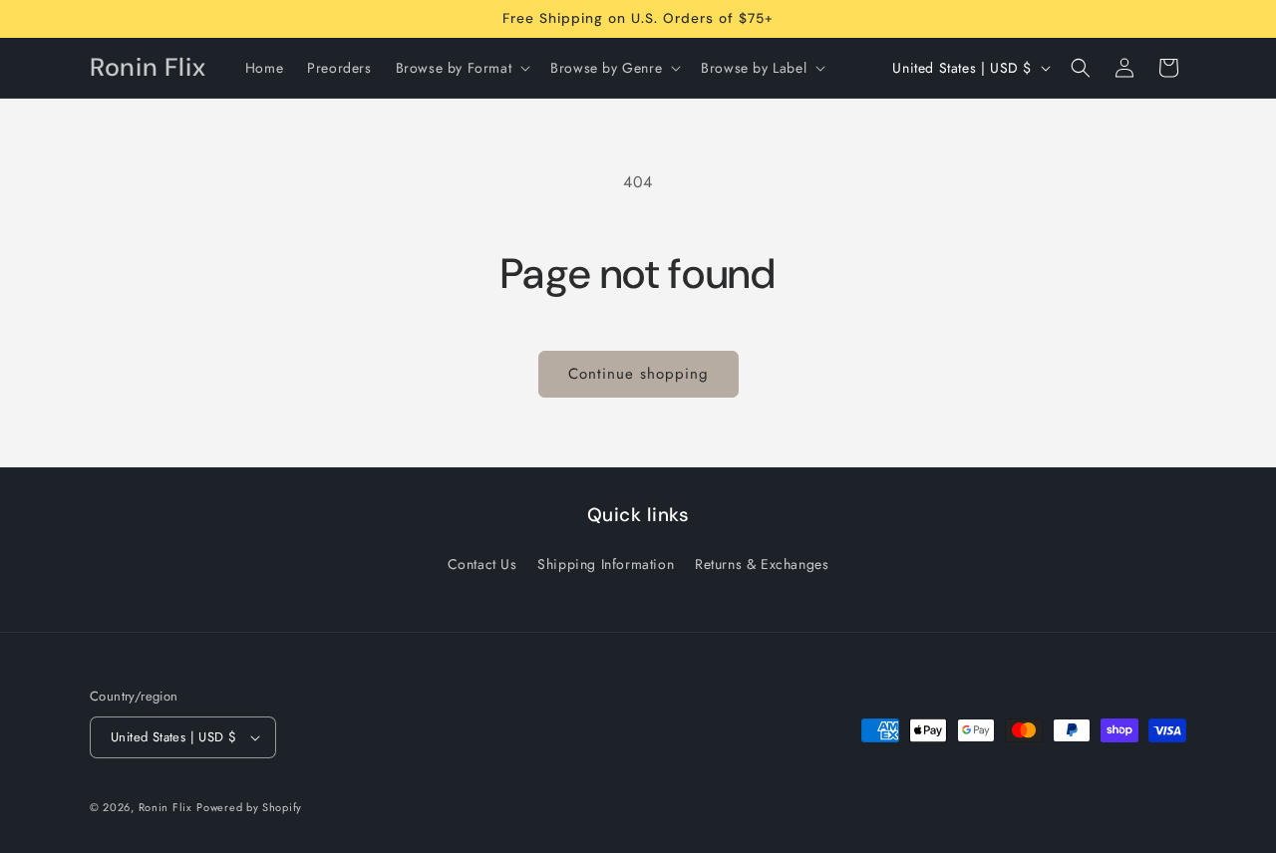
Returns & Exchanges (761, 564)
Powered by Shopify (249, 807)
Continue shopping (638, 374)
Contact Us (482, 564)
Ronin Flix (165, 807)
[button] (461, 68)
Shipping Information (605, 564)
